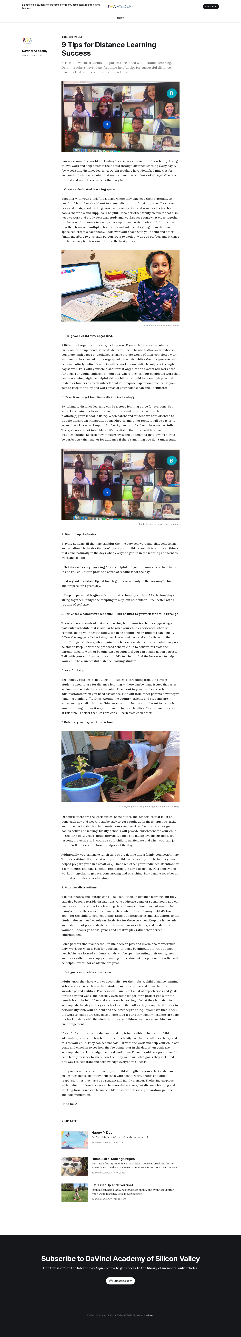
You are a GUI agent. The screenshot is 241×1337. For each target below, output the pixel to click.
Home (120, 17)
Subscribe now (123, 1280)
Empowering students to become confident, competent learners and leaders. (61, 6)
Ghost (150, 1315)
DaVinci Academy (35, 51)
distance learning (71, 37)
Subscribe (211, 6)
